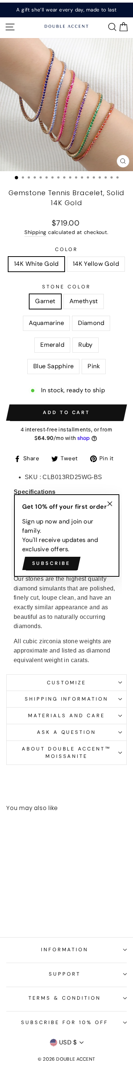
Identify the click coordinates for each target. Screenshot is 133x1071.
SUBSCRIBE (51, 563)
